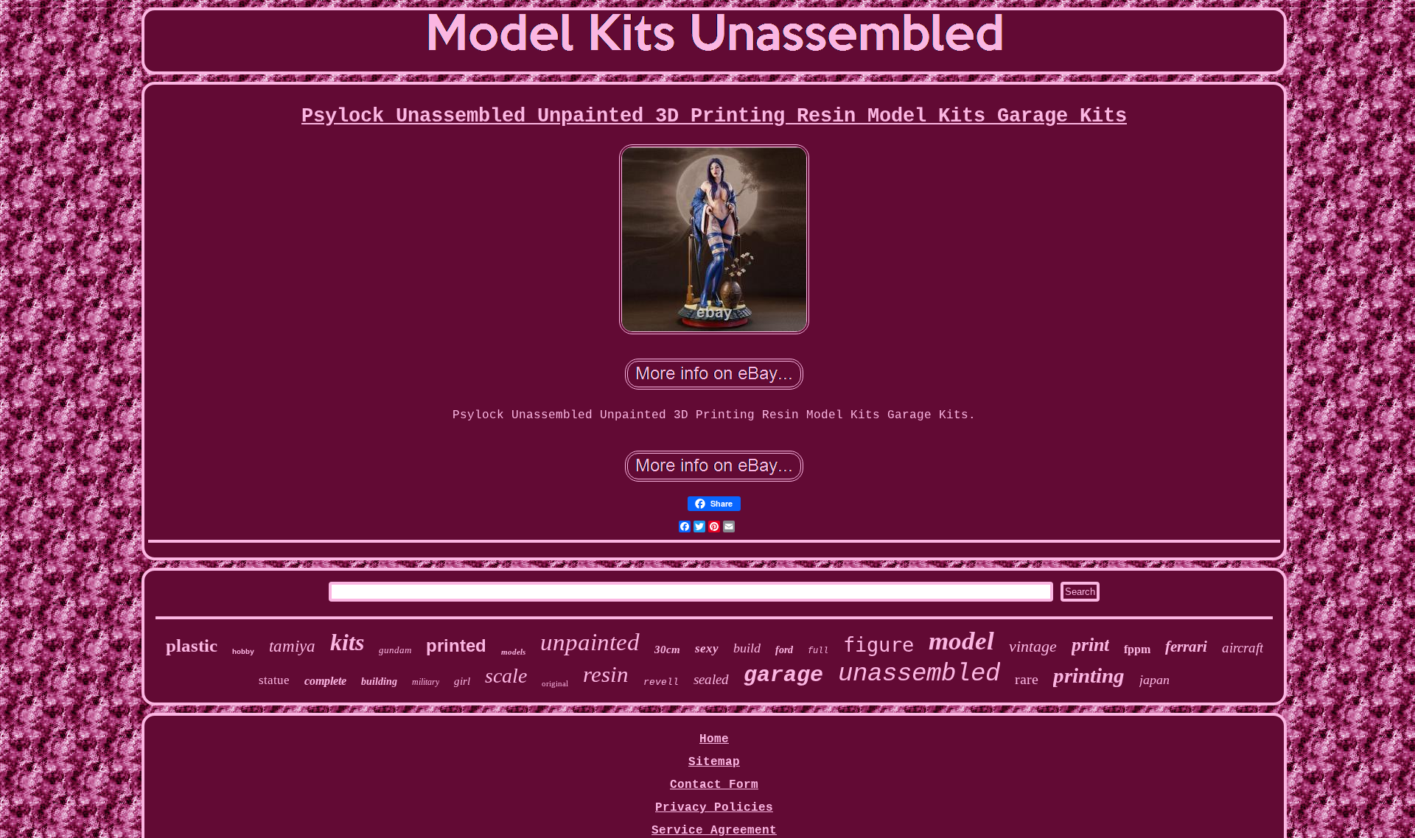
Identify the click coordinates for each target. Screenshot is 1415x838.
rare (1026, 679)
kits (347, 642)
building (379, 681)
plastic (191, 645)
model (961, 641)
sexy (707, 648)
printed (456, 645)
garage (783, 675)
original (555, 683)
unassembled (919, 674)
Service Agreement (714, 830)
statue (274, 680)
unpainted (590, 642)
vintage (1033, 646)
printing (1089, 675)
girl (462, 681)
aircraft (1242, 647)
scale (506, 675)
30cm (667, 649)
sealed (711, 679)
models (513, 651)
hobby (243, 652)
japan (1154, 679)
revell (661, 682)
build (747, 648)
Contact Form (714, 785)
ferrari (1186, 646)
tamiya (292, 646)
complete (325, 681)
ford (784, 649)
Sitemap (714, 762)
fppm (1137, 649)
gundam (395, 649)
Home (714, 739)
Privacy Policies (714, 807)
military (425, 682)
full (818, 651)
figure (878, 644)
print (1090, 644)
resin (606, 674)
